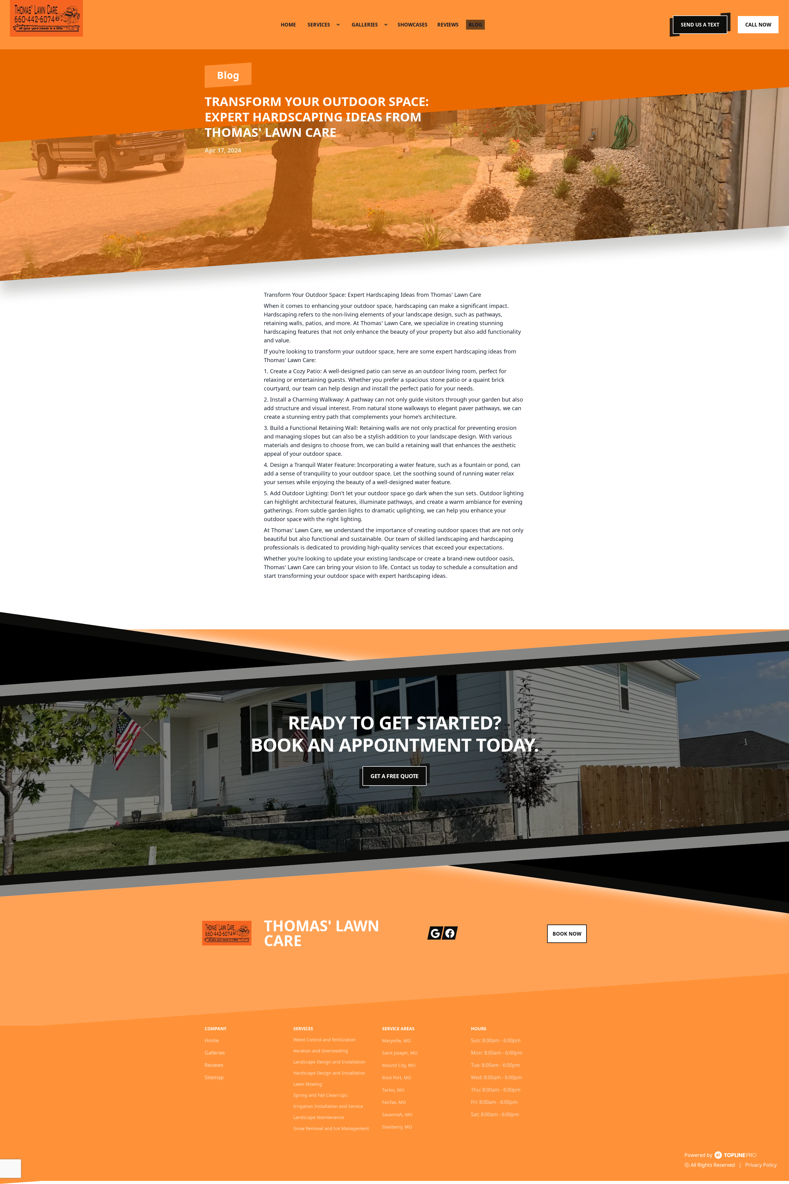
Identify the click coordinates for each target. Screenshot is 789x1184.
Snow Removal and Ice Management (331, 1128)
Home (212, 1040)
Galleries (215, 1052)
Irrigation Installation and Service (328, 1106)
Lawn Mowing (307, 1084)
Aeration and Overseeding (320, 1051)
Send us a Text (700, 24)
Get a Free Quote (394, 776)
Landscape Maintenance (318, 1117)
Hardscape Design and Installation (329, 1073)
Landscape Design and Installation (329, 1062)
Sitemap (214, 1077)
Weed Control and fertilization (324, 1040)
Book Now (567, 933)
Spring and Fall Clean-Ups (320, 1095)
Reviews (214, 1065)
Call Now (758, 24)
